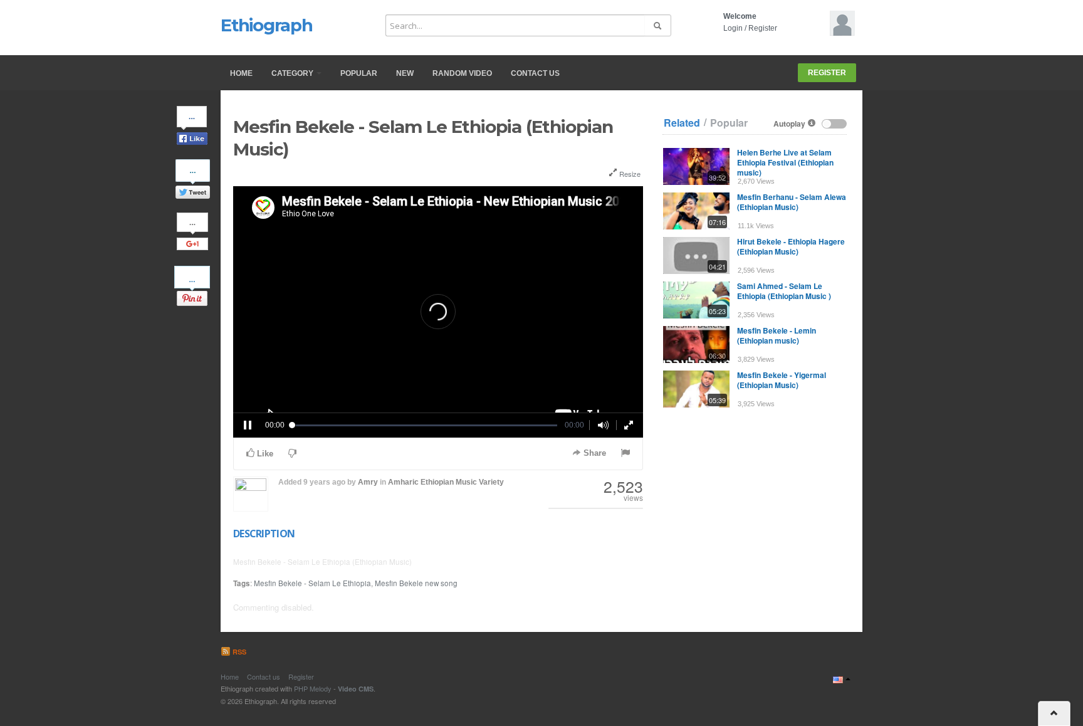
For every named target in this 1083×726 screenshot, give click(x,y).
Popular (358, 73)
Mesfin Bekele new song (416, 583)
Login (733, 28)
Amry (368, 482)
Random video (462, 73)
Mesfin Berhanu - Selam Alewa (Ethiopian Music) (791, 202)
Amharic (403, 482)
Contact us (535, 73)
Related (682, 123)
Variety (491, 482)
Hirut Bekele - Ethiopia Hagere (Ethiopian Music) (791, 246)
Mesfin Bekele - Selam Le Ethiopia (312, 583)
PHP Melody (313, 688)
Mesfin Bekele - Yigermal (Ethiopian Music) (781, 380)
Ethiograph (267, 25)
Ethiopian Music (449, 482)
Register (762, 28)
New (405, 73)
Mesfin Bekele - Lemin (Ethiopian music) (776, 335)
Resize (629, 174)
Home (241, 73)
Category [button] (293, 73)
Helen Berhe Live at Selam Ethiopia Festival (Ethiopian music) (785, 162)
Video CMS (356, 688)
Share (593, 453)
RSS (238, 651)
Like (263, 453)
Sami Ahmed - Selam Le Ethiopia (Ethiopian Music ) (784, 291)
